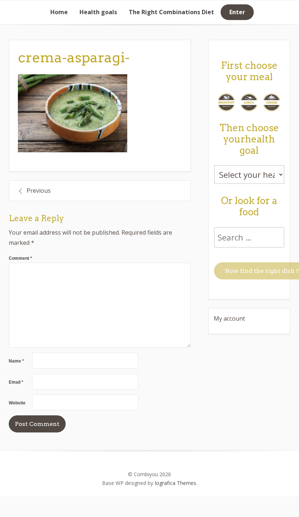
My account (229, 318)
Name (16, 361)
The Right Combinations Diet (171, 12)
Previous (39, 191)
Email (16, 382)
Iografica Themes (175, 482)
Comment (20, 258)
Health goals (98, 12)
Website (17, 403)
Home (59, 12)
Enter (237, 12)
